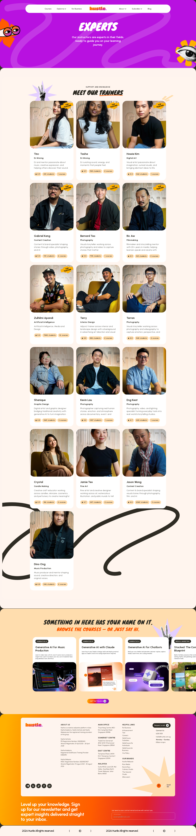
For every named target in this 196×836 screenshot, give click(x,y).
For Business (126, 728)
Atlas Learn (126, 777)
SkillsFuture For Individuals (127, 744)
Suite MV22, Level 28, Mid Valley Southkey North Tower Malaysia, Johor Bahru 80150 (107, 770)
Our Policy (125, 753)
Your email (117, 814)
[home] (98, 9)
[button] (61, 9)
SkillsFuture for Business (127, 749)
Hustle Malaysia (127, 762)
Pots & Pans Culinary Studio (127, 768)
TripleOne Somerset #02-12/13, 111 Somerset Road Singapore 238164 (106, 743)
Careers (125, 735)
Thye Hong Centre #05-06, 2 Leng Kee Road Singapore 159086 (106, 730)
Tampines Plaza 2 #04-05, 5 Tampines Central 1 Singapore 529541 (107, 756)
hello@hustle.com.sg (163, 737)
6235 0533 (159, 734)
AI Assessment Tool (127, 731)
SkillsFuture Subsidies (126, 739)
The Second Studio (126, 773)
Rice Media (126, 764)
